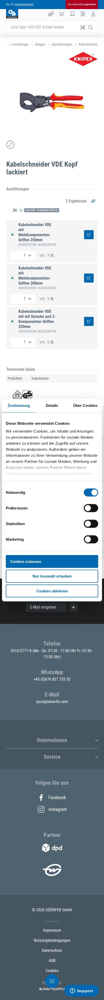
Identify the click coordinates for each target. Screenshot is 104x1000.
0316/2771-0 (22, 650)
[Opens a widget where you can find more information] (81, 991)
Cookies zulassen (25, 561)
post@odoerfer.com (52, 701)
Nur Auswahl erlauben (52, 576)
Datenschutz (52, 950)
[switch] (91, 508)
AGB (52, 960)
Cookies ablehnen (52, 591)
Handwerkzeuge (17, 44)
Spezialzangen (62, 44)
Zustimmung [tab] (19, 405)
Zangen (40, 44)
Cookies (52, 970)
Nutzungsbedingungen (52, 940)
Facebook (57, 797)
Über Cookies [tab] (85, 405)
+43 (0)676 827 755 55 (52, 679)
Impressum (52, 930)
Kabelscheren (88, 44)
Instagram (57, 809)
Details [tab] (52, 405)
